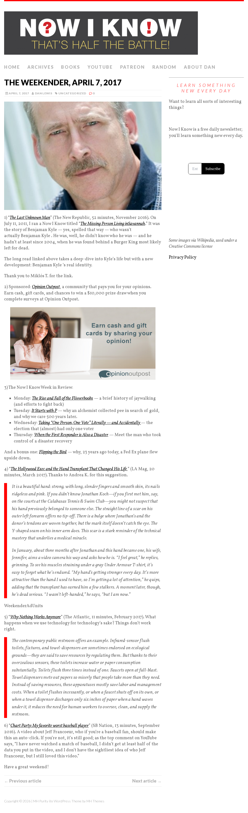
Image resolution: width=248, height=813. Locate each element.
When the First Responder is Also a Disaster (71, 435)
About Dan (200, 67)
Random (164, 67)
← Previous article (22, 780)
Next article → (147, 780)
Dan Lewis (43, 93)
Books (70, 67)
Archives (40, 67)
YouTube (100, 67)
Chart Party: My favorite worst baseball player (49, 726)
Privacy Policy (182, 257)
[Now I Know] (124, 31)
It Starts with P (44, 411)
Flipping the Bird (53, 452)
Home (12, 67)
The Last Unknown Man (30, 218)
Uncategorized (72, 93)
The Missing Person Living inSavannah (112, 224)
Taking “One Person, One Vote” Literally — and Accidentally (90, 423)
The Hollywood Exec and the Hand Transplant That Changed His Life (69, 469)
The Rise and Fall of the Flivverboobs (62, 398)
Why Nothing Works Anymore (35, 617)
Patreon (132, 67)
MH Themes (95, 801)
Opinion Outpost (46, 287)
